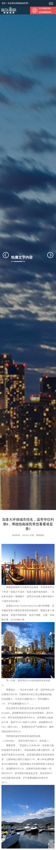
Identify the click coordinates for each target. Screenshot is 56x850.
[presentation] (9, 255)
